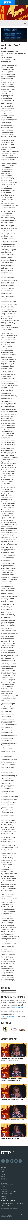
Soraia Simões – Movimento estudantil (12, 1120)
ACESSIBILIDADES (5, 1195)
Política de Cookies (17, 1214)
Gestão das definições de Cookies (9, 1208)
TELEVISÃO (3, 1169)
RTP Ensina (3, 1174)
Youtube (16, 1161)
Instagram (12, 1161)
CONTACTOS (4, 1189)
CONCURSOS (4, 1183)
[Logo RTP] (9, 1153)
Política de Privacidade (6, 1214)
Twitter (7, 1161)
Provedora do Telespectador (8, 1191)
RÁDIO (2, 1171)
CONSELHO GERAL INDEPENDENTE (8, 1200)
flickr (20, 1161)
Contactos (4, 1186)
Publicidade (9, 1215)
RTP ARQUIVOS (4, 1173)
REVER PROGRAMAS (5, 1179)
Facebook (3, 1161)
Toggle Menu (21, 2)
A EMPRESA (3, 1198)
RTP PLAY (3, 1176)
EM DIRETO (3, 1178)
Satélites (3, 1196)
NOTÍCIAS (3, 1166)
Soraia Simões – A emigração (10, 1138)
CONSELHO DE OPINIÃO (6, 1201)
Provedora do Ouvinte (6, 1193)
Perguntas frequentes (7, 1184)
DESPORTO (3, 1167)
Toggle (25, 2)
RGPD (2, 1207)
